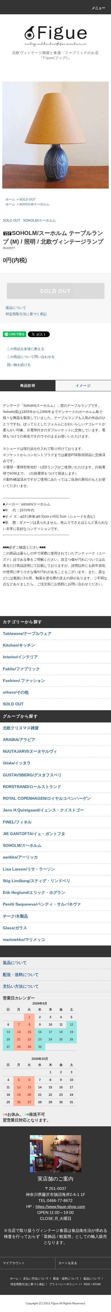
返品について (16, 308)
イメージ (83, 386)
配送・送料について (66, 1278)
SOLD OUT (27, 199)
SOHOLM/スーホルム (34, 204)
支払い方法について (36, 1278)
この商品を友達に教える (25, 349)
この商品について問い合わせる (31, 357)
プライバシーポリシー (63, 1284)
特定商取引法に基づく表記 (26, 314)
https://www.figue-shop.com (60, 1206)
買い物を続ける (19, 365)
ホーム (10, 199)
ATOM (96, 1284)
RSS (87, 1284)
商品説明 (27, 386)
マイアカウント (14, 1263)
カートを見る (67, 1263)
